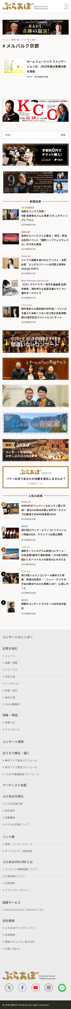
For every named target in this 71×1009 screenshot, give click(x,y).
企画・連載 (11, 662)
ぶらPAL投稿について (17, 824)
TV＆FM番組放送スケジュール (22, 774)
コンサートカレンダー (18, 637)
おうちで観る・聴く (16, 753)
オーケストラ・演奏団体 (18, 851)
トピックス (11, 669)
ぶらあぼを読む (13, 796)
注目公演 (10, 676)
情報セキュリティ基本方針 (20, 941)
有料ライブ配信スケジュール (21, 767)
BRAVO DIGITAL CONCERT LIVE (24, 909)
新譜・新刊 (11, 690)
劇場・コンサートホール (18, 844)
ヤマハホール (12, 729)
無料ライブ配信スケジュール (21, 760)
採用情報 (10, 934)
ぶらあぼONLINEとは (18, 862)
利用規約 (10, 883)
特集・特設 (10, 715)
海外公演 (10, 697)
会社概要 (9, 920)
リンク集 (9, 836)
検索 (63, 134)
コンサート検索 (13, 741)
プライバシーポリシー (17, 890)
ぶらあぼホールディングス (20, 928)
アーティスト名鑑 (15, 785)
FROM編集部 (12, 704)
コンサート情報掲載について (21, 869)
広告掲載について (15, 876)
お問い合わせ (12, 948)
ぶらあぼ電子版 (13, 803)
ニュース (10, 656)
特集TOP (10, 722)
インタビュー (12, 683)
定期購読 (10, 817)
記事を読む (10, 648)
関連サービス (12, 902)
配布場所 (10, 810)
